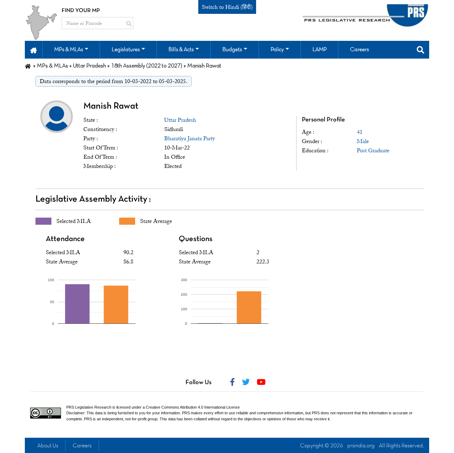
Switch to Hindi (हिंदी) (227, 7)
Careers (82, 445)
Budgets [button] (232, 49)
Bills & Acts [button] (181, 49)
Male (363, 141)
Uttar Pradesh (180, 120)
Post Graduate (373, 150)
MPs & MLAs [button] (68, 49)
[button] (33, 50)
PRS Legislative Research (88, 407)
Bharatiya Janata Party (189, 138)
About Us (47, 445)
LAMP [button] (319, 49)
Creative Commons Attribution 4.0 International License (193, 407)
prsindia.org (361, 445)
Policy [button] (277, 49)
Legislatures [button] (126, 49)
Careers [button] (359, 49)
